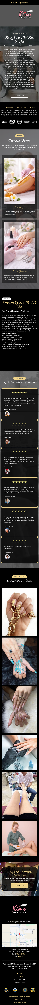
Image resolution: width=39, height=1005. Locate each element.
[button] (2, 15)
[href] (19, 935)
